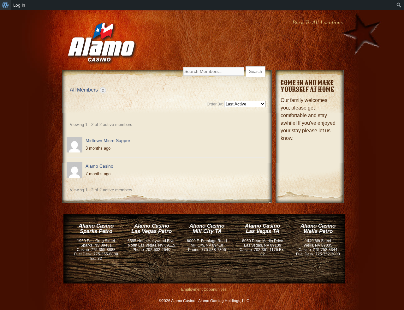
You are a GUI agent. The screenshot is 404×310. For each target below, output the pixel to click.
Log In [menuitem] (19, 5)
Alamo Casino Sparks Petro (96, 228)
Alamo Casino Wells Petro (318, 228)
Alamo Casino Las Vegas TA (262, 228)
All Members (87, 89)
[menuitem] (5, 5)
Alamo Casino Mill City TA (206, 228)
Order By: (215, 104)
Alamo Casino (102, 45)
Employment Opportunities (204, 289)
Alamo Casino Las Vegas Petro (151, 228)
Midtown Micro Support (109, 140)
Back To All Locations (317, 22)
